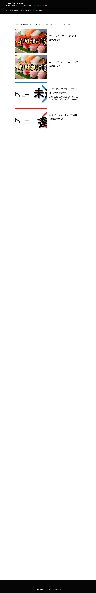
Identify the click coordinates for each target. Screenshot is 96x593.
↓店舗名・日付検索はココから (24, 24)
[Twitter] (48, 585)
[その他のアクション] (78, 32)
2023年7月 (58, 24)
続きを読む (67, 24)
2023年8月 (48, 24)
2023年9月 (38, 24)
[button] (79, 25)
